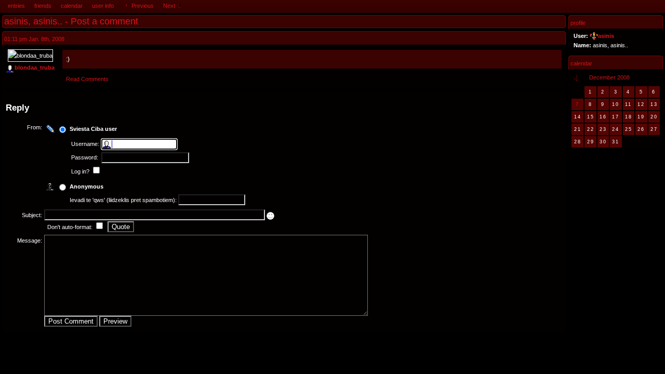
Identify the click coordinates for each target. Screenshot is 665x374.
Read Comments (87, 79)
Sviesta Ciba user (93, 129)
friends (42, 6)
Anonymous (86, 186)
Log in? (81, 171)
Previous (142, 6)
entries (16, 6)
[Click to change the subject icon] (270, 216)
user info (103, 6)
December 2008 (609, 77)
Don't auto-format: (70, 227)
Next (170, 6)
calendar (72, 6)
